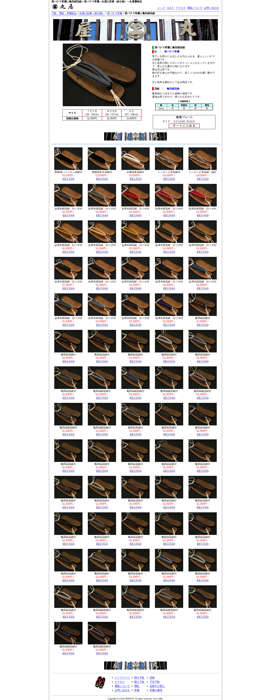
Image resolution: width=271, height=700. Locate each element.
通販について (194, 8)
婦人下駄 (139, 681)
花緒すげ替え (157, 686)
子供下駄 (155, 681)
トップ (161, 8)
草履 (136, 690)
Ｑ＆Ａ (170, 8)
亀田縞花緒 (173, 88)
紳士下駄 (139, 677)
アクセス (181, 8)
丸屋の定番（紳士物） (91, 13)
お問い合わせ (211, 8)
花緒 (152, 677)
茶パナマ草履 (114, 13)
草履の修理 (156, 690)
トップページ (122, 677)
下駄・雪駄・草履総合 (64, 13)
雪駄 (136, 686)
